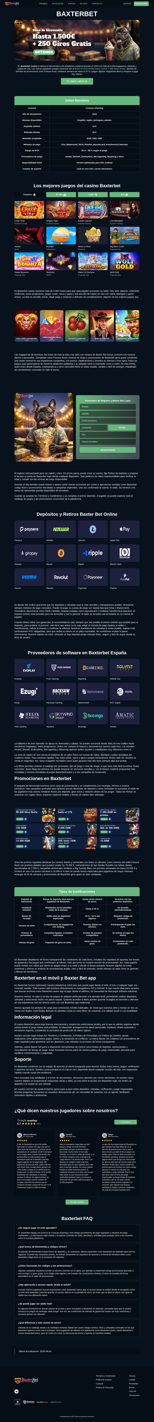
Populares (27, 195)
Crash (91, 195)
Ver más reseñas (77, 1202)
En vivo (59, 195)
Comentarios (126, 1122)
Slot (122, 195)
